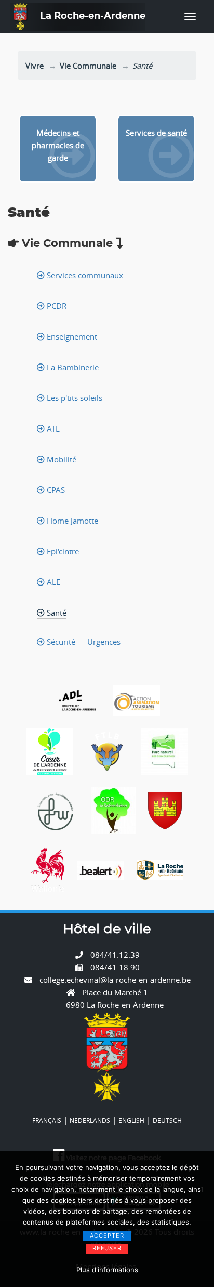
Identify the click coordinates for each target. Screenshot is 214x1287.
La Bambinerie (72, 367)
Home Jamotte (71, 520)
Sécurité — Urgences (83, 641)
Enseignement (71, 336)
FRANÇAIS (46, 1120)
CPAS (55, 490)
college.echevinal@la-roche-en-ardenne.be (115, 979)
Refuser (107, 1248)
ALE (52, 582)
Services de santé (156, 132)
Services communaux (84, 275)
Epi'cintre (62, 551)
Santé (55, 612)
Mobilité (60, 459)
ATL (52, 428)
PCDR (55, 306)
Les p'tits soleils (73, 398)
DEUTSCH (167, 1120)
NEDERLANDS (90, 1120)
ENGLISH (131, 1120)
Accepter (107, 1235)
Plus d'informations (107, 1270)
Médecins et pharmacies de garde (58, 145)
